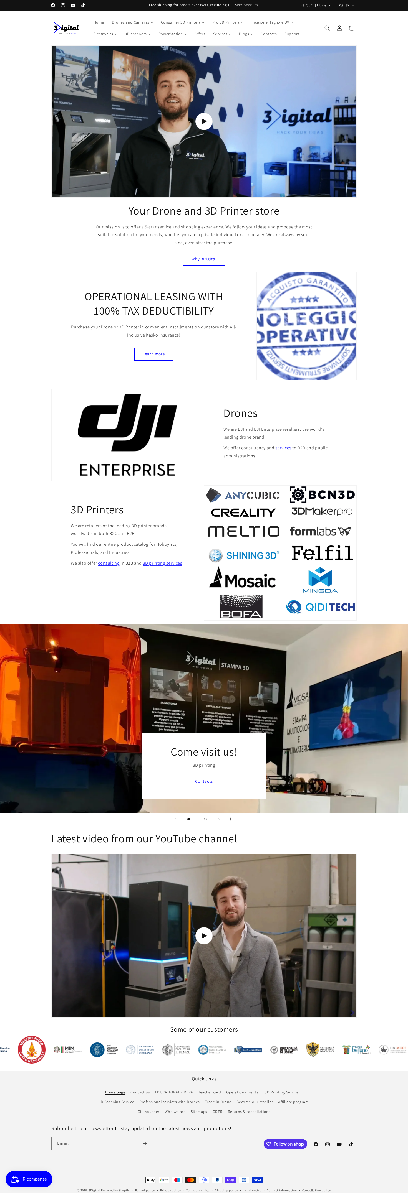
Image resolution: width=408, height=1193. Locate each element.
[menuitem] (99, 22)
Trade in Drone (218, 1101)
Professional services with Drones (169, 1101)
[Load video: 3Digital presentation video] (204, 121)
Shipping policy (226, 1190)
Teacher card (209, 1092)
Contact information (282, 1190)
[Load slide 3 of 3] (205, 819)
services (283, 448)
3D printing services (162, 563)
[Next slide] (219, 819)
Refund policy (145, 1190)
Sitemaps (199, 1111)
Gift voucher (149, 1111)
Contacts (164, 781)
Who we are (175, 1111)
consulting (108, 563)
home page (115, 1092)
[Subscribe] (145, 1143)
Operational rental (243, 1092)
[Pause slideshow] (233, 819)
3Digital (94, 1190)
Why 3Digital (204, 258)
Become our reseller (254, 1101)
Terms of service (198, 1190)
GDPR (218, 1111)
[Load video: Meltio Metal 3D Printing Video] (204, 935)
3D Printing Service (281, 1092)
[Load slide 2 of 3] (197, 819)
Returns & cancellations (249, 1111)
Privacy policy (170, 1190)
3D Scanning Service (116, 1101)
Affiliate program (293, 1101)
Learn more (154, 353)
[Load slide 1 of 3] (189, 819)
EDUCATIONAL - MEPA (174, 1092)
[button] (327, 28)
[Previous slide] (175, 819)
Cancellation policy (316, 1190)
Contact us (140, 1092)
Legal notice (252, 1190)
